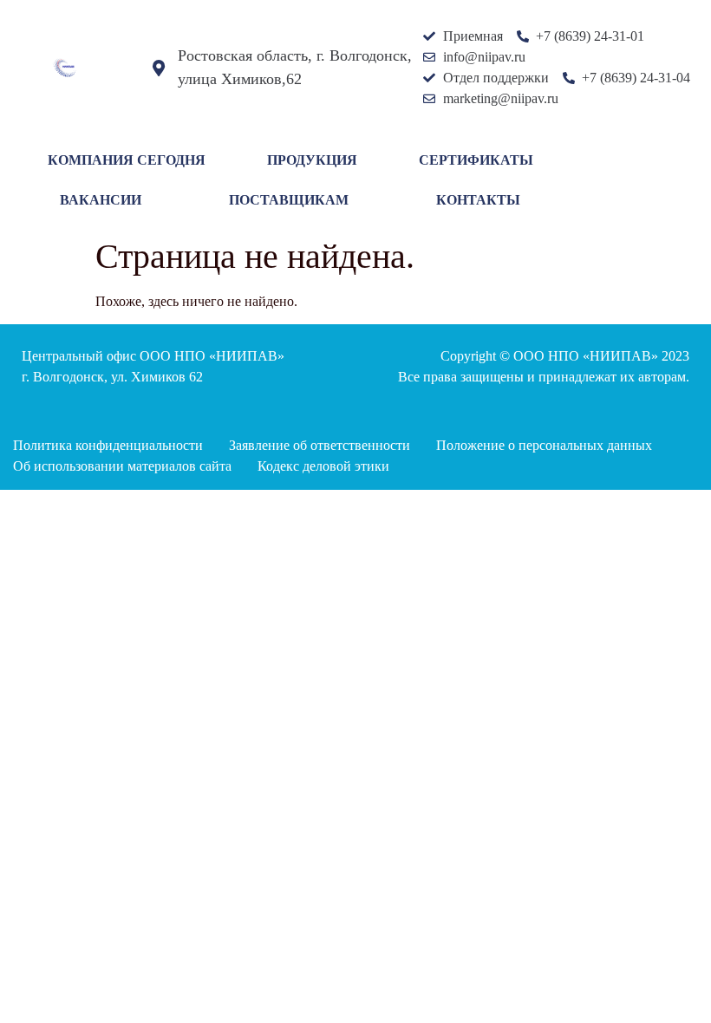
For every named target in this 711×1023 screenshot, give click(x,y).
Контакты (478, 199)
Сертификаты (476, 160)
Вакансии (100, 199)
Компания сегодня (126, 160)
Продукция (312, 160)
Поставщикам (289, 199)
